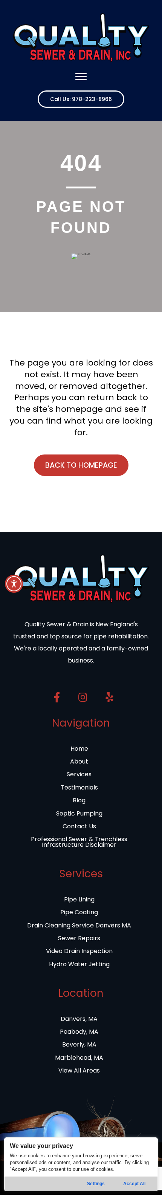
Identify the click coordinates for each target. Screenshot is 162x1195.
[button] (81, 99)
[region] (81, 1164)
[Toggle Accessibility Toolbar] (14, 583)
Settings (96, 1183)
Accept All (134, 1183)
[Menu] (81, 76)
